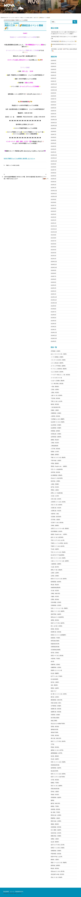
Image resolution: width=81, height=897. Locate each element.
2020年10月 (54, 267)
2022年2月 (53, 220)
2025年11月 (54, 87)
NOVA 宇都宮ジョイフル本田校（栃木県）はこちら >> (19, 158)
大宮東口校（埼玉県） (56, 507)
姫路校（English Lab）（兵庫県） (59, 534)
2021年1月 (53, 258)
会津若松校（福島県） (56, 436)
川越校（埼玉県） (55, 596)
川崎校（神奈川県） (56, 593)
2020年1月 (53, 294)
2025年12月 (54, 84)
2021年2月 (53, 255)
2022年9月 (53, 199)
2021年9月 (53, 235)
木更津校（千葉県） (56, 658)
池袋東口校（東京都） (56, 708)
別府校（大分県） (55, 451)
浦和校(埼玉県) (54, 729)
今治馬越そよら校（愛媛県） (58, 419)
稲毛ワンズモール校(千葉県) (58, 776)
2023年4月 (53, 178)
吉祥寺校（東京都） (56, 472)
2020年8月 (53, 273)
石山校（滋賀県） (55, 759)
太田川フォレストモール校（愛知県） (60, 528)
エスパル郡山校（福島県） (57, 363)
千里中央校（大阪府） (56, 460)
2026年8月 (53, 60)
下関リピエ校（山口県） (57, 401)
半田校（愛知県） (55, 463)
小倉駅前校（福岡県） (56, 564)
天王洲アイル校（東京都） (57, 522)
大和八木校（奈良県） (56, 499)
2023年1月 (53, 187)
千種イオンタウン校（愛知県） (58, 457)
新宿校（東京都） (55, 629)
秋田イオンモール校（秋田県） (58, 773)
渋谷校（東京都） (55, 735)
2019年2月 (53, 326)
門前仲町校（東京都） (56, 853)
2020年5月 (53, 282)
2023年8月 (53, 167)
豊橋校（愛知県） (55, 824)
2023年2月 (53, 184)
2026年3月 (53, 75)
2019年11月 (54, 300)
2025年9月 (53, 93)
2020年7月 (53, 276)
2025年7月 (53, 99)
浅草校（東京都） (55, 726)
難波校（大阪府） (55, 859)
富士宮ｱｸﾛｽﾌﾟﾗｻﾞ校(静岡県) (57, 555)
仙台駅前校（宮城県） (56, 428)
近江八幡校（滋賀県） (56, 830)
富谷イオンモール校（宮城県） (58, 558)
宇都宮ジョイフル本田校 (21, 20)
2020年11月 (54, 264)
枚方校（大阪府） (55, 682)
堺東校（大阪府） (55, 490)
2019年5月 (53, 317)
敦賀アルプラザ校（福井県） (58, 623)
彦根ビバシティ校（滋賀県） (58, 611)
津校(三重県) (54, 720)
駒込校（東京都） (55, 868)
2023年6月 (53, 172)
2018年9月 (53, 341)
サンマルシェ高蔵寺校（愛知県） (59, 368)
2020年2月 (53, 291)
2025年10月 (54, 90)
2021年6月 (53, 243)
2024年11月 (54, 122)
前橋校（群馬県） (55, 454)
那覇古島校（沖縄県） (56, 836)
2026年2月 (53, 78)
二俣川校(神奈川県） (56, 407)
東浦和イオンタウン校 (56, 670)
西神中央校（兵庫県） (56, 821)
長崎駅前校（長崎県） (56, 850)
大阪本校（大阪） (55, 513)
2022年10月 (54, 196)
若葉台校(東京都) (55, 788)
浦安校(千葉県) (54, 732)
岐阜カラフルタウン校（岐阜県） (59, 578)
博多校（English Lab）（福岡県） (59, 466)
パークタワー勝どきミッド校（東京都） (61, 374)
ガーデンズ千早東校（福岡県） (58, 365)
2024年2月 (53, 149)
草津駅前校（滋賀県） (56, 797)
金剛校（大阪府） (55, 839)
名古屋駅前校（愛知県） (57, 475)
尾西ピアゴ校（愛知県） (57, 569)
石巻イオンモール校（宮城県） (58, 762)
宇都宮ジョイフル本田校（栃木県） (13, 165)
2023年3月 (53, 181)
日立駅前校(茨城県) (55, 649)
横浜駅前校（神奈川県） (57, 700)
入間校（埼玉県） (55, 442)
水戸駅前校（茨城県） (56, 705)
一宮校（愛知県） (55, 386)
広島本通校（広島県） (56, 602)
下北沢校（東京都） (56, 398)
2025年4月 (53, 107)
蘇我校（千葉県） (55, 806)
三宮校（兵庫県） (55, 389)
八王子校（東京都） (56, 448)
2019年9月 (53, 306)
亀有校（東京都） (55, 404)
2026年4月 (53, 72)
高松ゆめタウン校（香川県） (58, 871)
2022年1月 (53, 223)
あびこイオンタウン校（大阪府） (59, 354)
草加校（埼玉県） (55, 794)
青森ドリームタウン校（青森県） (59, 862)
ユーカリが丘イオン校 (56, 377)
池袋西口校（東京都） (56, 711)
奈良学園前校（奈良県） (57, 531)
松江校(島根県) (54, 679)
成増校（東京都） (55, 620)
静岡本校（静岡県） (56, 865)
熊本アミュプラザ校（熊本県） (58, 741)
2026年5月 (53, 69)
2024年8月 (53, 131)
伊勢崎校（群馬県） (56, 431)
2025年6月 (53, 102)
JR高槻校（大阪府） (56, 351)
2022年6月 (53, 208)
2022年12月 (54, 190)
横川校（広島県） (55, 697)
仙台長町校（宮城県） (56, 425)
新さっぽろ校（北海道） (57, 626)
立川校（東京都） (55, 779)
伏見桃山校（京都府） (56, 433)
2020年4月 (53, 285)
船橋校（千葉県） (55, 782)
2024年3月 (53, 146)
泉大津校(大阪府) (55, 717)
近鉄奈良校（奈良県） (56, 833)
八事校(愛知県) (54, 445)
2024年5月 (53, 140)
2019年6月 (53, 314)
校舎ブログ (53, 691)
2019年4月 (53, 320)
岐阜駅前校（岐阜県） (56, 581)
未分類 (52, 661)
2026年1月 (53, 81)
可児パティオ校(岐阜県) (57, 469)
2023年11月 (54, 158)
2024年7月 (53, 134)
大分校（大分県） (55, 496)
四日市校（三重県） (56, 481)
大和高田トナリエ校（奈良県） (58, 501)
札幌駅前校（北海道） (56, 667)
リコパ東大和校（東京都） (57, 383)
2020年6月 (53, 279)
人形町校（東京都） (56, 416)
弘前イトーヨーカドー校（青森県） (60, 608)
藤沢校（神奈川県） (56, 803)
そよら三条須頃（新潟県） (57, 371)
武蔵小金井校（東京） (56, 703)
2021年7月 (53, 240)
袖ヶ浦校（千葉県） (56, 812)
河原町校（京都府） (56, 714)
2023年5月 (53, 175)
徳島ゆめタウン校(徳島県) (57, 617)
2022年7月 (53, 205)
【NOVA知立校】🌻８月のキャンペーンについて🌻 (63, 41)
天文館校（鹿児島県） (56, 516)
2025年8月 (53, 96)
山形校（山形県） (55, 572)
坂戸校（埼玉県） (55, 487)
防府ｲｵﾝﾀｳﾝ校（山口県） (57, 856)
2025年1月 (53, 116)
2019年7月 (53, 311)
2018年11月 (54, 335)
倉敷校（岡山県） (55, 439)
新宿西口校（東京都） (56, 632)
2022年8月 (53, 202)
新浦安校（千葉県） (56, 637)
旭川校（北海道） (55, 652)
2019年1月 (53, 329)
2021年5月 (53, 246)
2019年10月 (54, 303)
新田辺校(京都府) (55, 640)
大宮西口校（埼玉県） (56, 510)
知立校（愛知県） (55, 756)
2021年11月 (54, 229)
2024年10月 (54, 125)
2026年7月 (53, 63)
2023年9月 (53, 164)
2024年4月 (53, 143)
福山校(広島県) (54, 771)
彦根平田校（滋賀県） (56, 614)
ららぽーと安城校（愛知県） (58, 380)
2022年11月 (54, 193)
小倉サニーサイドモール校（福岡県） (60, 561)
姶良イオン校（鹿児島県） (57, 537)
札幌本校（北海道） (56, 664)
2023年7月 (53, 170)
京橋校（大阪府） (55, 410)
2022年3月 (53, 217)
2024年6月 (53, 137)
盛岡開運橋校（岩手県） (57, 753)
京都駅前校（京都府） (56, 413)
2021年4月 (53, 249)
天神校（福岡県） (55, 525)
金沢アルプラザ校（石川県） (58, 844)
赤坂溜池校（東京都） (56, 827)
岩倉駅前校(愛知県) (55, 587)
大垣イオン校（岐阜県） (57, 504)
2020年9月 (53, 270)
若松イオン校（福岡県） (57, 785)
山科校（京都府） (55, 575)
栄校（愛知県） (55, 685)
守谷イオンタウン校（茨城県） (58, 552)
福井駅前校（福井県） (56, 768)
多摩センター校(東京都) (57, 493)
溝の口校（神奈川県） (56, 738)
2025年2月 (53, 113)
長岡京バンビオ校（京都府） (58, 847)
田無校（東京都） (55, 747)
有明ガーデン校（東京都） (57, 655)
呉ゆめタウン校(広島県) (57, 478)
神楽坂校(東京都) (55, 765)
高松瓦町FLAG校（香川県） (58, 874)
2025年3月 (53, 110)
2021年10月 (54, 232)
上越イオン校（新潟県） (57, 395)
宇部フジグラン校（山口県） (58, 540)
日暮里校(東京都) (55, 646)
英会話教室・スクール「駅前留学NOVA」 (13, 891)
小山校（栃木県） (55, 567)
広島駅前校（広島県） (56, 605)
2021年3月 (53, 252)
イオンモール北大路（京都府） (58, 360)
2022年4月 (53, 214)
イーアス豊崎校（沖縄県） (57, 357)
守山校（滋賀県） (55, 549)
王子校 (52, 744)
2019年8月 (53, 308)
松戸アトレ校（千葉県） (57, 676)
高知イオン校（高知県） (57, 877)
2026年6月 (53, 66)
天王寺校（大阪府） (56, 519)
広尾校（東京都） (55, 599)
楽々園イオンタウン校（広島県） (59, 694)
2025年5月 (53, 104)
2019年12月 (54, 297)
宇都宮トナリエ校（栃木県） (58, 546)
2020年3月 (53, 288)
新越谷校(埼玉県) (55, 643)
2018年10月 (54, 338)
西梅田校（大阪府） (56, 818)
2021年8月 (53, 238)
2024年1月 (53, 152)
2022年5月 (53, 211)
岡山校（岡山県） (55, 584)
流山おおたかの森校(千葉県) (58, 723)
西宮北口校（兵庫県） (56, 815)
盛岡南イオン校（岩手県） (57, 750)
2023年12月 (54, 155)
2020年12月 (54, 261)
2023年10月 (54, 161)
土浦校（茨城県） (55, 484)
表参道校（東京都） (56, 809)
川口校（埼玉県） (55, 590)
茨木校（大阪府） (55, 791)
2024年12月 (54, 119)
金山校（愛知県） (55, 841)
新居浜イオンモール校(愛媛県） (59, 635)
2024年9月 (53, 128)
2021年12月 (54, 226)
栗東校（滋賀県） (55, 688)
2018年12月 (54, 332)
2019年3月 (53, 323)
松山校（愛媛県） (55, 673)
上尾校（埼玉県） (55, 392)
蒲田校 (52, 800)
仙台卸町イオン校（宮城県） (58, 422)
